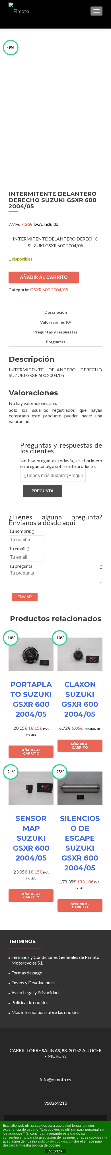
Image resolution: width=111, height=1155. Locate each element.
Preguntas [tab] (55, 341)
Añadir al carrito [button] (31, 751)
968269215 (55, 1103)
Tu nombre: (20, 531)
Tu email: (17, 548)
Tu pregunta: (21, 566)
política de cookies (52, 1141)
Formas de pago (26, 972)
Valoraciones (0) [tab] (55, 322)
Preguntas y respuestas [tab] (55, 332)
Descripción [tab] (55, 312)
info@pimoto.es (55, 1079)
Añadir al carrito (43, 277)
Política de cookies (29, 1002)
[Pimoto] (18, 10)
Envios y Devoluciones (33, 982)
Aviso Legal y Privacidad (35, 992)
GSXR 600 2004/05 (49, 289)
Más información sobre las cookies (45, 1012)
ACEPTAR (55, 1151)
